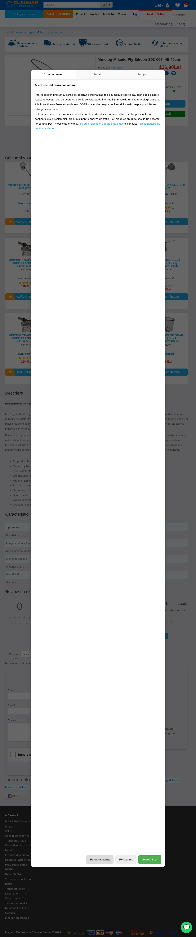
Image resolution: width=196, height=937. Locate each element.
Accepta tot (149, 859)
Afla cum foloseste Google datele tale (101, 123)
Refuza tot (126, 859)
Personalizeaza (100, 859)
